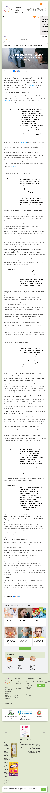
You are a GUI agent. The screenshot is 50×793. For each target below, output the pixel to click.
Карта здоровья (44, 34)
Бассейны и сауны (30, 681)
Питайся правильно (44, 19)
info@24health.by (36, 752)
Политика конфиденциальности (10, 696)
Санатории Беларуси (28, 688)
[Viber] (17, 71)
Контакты (7, 693)
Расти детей (45, 26)
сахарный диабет (15, 166)
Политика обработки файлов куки (9, 703)
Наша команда (8, 691)
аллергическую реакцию (35, 213)
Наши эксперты (8, 687)
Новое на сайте (10, 654)
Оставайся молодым (44, 29)
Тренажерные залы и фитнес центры (29, 696)
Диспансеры (29, 685)
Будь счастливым (45, 17)
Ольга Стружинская (42, 71)
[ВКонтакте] (14, 71)
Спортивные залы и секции (30, 691)
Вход (4, 16)
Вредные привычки (44, 32)
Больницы (28, 683)
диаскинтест (24, 142)
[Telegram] (19, 71)
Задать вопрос (41, 685)
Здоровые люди (30, 85)
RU (41, 3)
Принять (43, 789)
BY (44, 3)
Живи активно (44, 22)
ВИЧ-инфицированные (11, 169)
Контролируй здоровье (45, 24)
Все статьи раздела (25, 648)
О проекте (7, 685)
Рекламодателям (8, 689)
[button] (5, 732)
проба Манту (7, 100)
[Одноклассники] (15, 71)
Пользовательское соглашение (9, 699)
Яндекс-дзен (14, 592)
